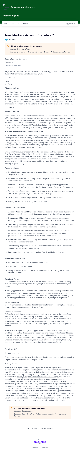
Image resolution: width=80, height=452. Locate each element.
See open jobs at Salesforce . (20, 49)
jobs (6, 23)
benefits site (21, 281)
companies (15, 23)
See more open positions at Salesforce (40, 428)
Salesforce (9, 330)
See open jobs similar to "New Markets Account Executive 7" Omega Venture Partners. (40, 52)
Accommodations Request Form (30, 307)
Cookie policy (45, 447)
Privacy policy (35, 447)
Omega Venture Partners (22, 7)
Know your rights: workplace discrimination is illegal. (38, 377)
